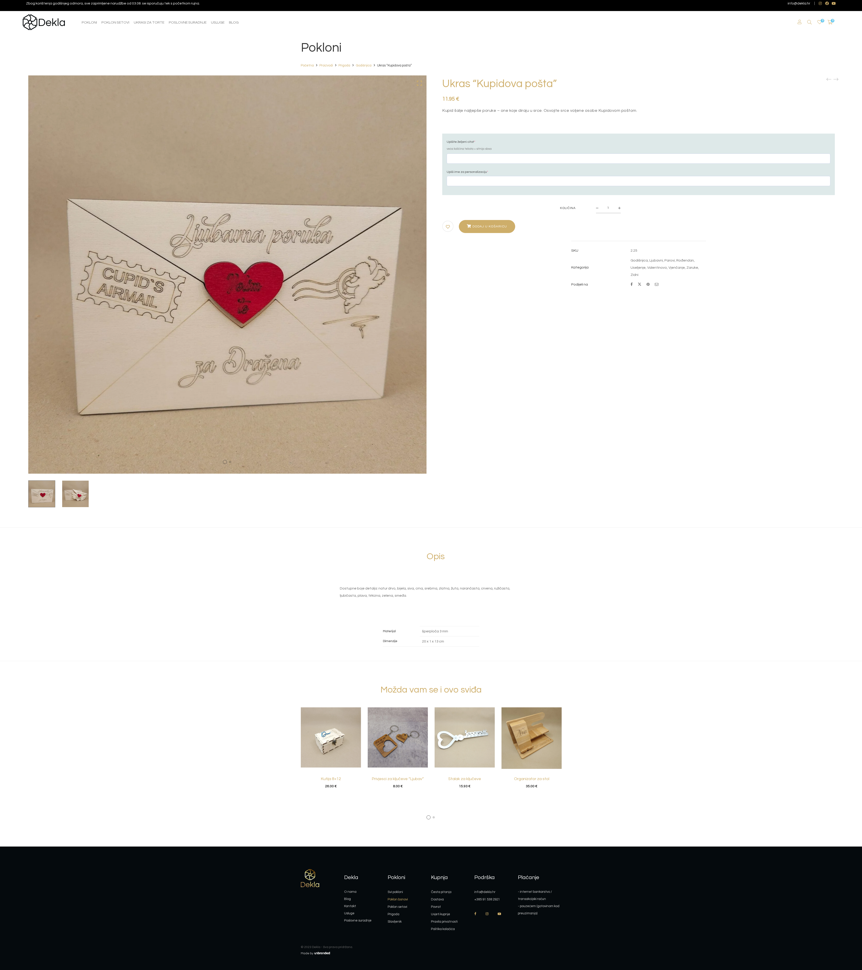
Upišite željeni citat (461, 141)
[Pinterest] (648, 284)
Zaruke (692, 267)
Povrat (436, 906)
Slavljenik (395, 921)
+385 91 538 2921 (487, 899)
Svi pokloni (395, 892)
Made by (307, 953)
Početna (307, 65)
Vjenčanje (676, 267)
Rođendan (685, 260)
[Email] (656, 284)
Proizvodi (326, 65)
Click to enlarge (419, 83)
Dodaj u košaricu (490, 226)
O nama (350, 891)
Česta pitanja (441, 892)
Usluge (349, 913)
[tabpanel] (330, 747)
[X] (639, 284)
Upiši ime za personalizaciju (467, 172)
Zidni (634, 275)
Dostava (437, 899)
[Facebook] (632, 284)
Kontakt (350, 906)
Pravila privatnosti (444, 921)
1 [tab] (429, 817)
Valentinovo (657, 267)
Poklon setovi (397, 906)
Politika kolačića (443, 929)
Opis (436, 556)
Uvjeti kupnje (440, 914)
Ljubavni (656, 260)
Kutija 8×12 (331, 779)
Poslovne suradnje (358, 920)
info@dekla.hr (799, 3)
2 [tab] (434, 817)
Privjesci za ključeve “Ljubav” (398, 779)
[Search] (809, 22)
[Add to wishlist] (448, 226)
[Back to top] (849, 942)
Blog (347, 899)
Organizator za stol (531, 779)
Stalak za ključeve (464, 779)
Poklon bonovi (398, 899)
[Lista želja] (819, 22)
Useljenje (638, 267)
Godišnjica (364, 65)
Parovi (669, 260)
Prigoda (344, 65)
